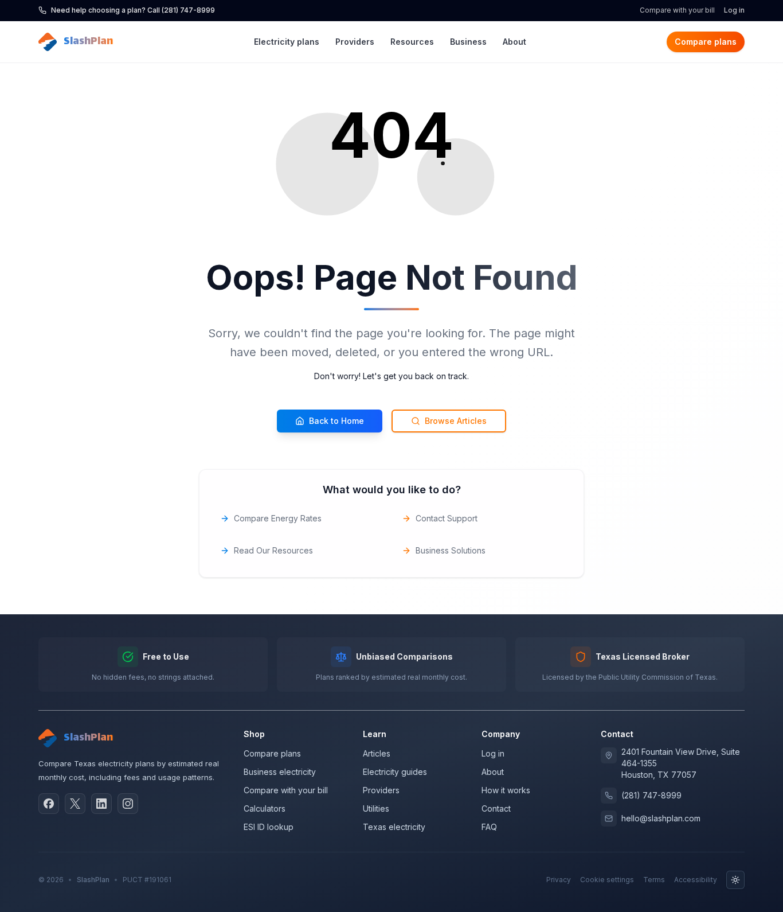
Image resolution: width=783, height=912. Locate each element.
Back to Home (336, 421)
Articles (376, 753)
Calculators (264, 808)
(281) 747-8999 (651, 795)
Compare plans (706, 41)
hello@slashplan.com (660, 818)
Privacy (558, 879)
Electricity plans (286, 41)
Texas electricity (394, 827)
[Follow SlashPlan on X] (75, 803)
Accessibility (695, 879)
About (514, 41)
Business (468, 41)
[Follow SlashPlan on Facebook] (48, 803)
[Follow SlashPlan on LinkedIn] (101, 803)
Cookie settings (607, 879)
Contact (496, 808)
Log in (734, 10)
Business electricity (280, 772)
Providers (354, 41)
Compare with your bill (677, 10)
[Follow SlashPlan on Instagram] (128, 803)
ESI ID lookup (268, 827)
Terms (654, 879)
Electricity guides (395, 772)
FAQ (489, 827)
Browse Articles (456, 421)
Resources (412, 41)
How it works (505, 790)
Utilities (376, 808)
